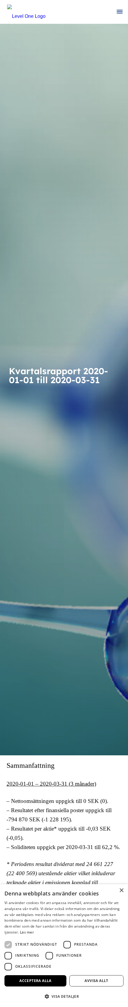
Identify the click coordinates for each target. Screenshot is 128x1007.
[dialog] (64, 945)
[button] (64, 996)
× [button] (121, 890)
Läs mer (27, 932)
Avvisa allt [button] (96, 980)
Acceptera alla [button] (35, 980)
